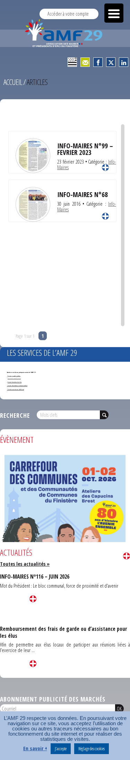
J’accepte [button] (61, 748)
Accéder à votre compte (68, 13)
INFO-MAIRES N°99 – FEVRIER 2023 (85, 149)
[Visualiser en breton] (72, 62)
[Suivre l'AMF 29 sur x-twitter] (110, 62)
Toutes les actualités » (25, 564)
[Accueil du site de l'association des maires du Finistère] (65, 33)
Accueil (12, 82)
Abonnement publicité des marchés (52, 699)
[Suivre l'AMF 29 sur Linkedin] (123, 62)
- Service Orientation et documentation (17, 385)
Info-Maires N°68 (82, 194)
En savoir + (35, 748)
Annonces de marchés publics (14, 378)
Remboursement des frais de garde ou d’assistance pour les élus (63, 632)
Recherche (15, 415)
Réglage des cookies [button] (91, 748)
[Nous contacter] (85, 62)
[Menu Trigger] (113, 13)
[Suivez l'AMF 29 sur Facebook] (98, 62)
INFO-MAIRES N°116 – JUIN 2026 (34, 576)
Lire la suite (105, 167)
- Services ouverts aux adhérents (15, 389)
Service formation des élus (14, 382)
